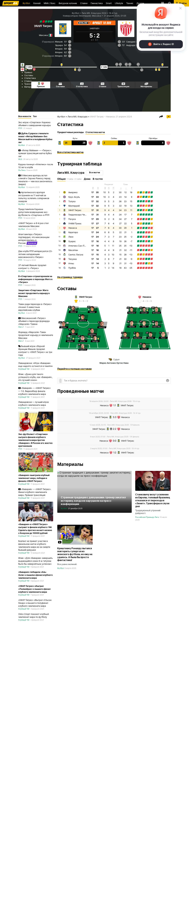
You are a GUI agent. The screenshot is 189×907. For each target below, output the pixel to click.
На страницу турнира (70, 277)
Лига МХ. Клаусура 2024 (94, 13)
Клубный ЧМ (23, 369)
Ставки (83, 3)
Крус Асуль (74, 197)
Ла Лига (21, 170)
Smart (109, 3)
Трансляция (30, 84)
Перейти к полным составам (74, 368)
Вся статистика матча (70, 152)
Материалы (30, 87)
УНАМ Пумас (75, 223)
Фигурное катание (68, 3)
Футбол (26, 3)
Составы (28, 75)
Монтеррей (74, 205)
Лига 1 (21, 327)
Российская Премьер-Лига (147, 517)
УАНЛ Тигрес (43, 26)
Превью (28, 72)
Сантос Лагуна (75, 254)
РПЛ (20, 128)
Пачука (72, 219)
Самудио (130, 41)
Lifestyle (119, 3)
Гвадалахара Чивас (78, 214)
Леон (70, 236)
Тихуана (72, 259)
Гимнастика (97, 3)
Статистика (30, 78)
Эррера (59, 45)
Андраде (130, 45)
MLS (20, 159)
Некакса (72, 228)
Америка (72, 192)
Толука (71, 201)
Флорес (59, 48)
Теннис (129, 3)
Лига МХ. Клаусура (77, 116)
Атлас (71, 263)
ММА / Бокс (49, 3)
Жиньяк (59, 41)
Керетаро (73, 232)
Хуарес (72, 241)
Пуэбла (72, 268)
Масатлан (73, 250)
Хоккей (36, 3)
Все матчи (94, 173)
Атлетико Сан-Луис (78, 245)
